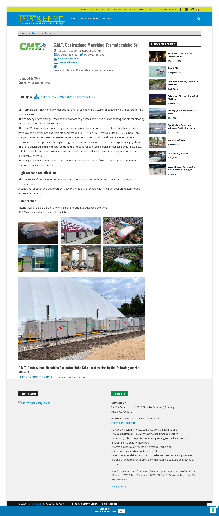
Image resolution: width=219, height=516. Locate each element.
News (83, 9)
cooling (72, 377)
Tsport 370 (173, 68)
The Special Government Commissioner (180, 55)
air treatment (58, 377)
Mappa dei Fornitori (43, 33)
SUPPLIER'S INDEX (90, 18)
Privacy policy (118, 486)
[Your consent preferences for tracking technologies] (213, 510)
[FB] (180, 9)
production (170, 9)
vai (121, 510)
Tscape (107, 18)
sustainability (137, 9)
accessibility (120, 9)
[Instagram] (192, 9)
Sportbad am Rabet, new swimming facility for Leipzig (181, 126)
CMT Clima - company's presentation (68, 97)
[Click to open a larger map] (63, 435)
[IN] (186, 9)
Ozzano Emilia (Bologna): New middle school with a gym (182, 168)
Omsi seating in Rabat (178, 153)
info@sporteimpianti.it (123, 422)
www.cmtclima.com (68, 62)
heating (82, 377)
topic (108, 9)
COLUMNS (95, 9)
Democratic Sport (176, 139)
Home (24, 33)
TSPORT (73, 18)
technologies (154, 9)
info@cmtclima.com (68, 58)
